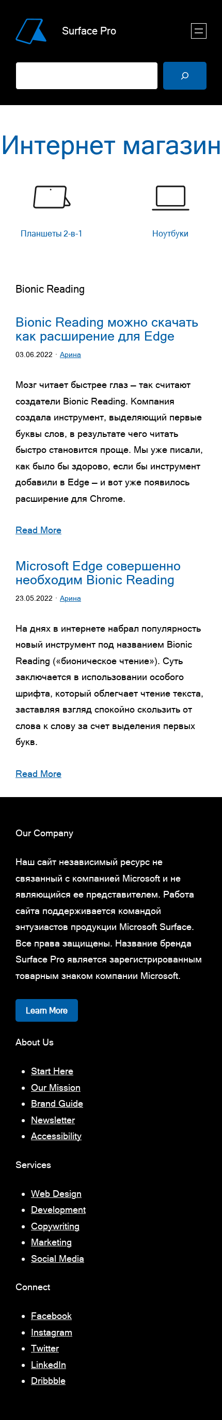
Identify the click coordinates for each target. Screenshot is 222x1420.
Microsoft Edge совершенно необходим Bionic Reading (98, 573)
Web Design (56, 1193)
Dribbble (48, 1380)
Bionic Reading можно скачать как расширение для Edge (106, 329)
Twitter (45, 1348)
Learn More (47, 1010)
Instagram (51, 1332)
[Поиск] (185, 76)
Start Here (52, 1071)
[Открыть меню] (199, 31)
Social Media (57, 1258)
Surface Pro (89, 31)
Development (58, 1209)
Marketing (51, 1242)
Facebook (51, 1315)
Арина (70, 354)
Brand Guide (57, 1103)
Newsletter (53, 1119)
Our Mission (56, 1087)
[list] (111, 217)
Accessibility (56, 1135)
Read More (38, 530)
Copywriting (55, 1226)
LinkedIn (48, 1364)
